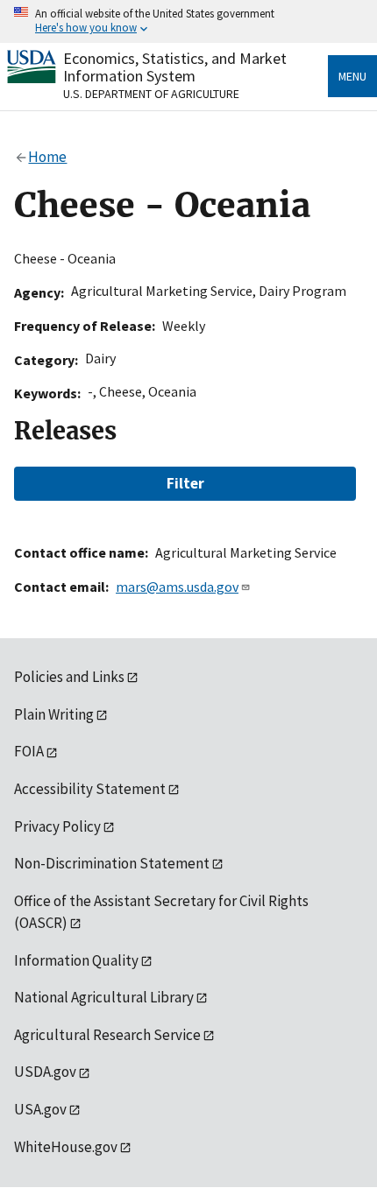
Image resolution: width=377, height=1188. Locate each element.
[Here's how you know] (188, 21)
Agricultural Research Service (107, 1034)
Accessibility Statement (90, 788)
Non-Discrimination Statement (112, 863)
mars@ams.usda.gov (177, 586)
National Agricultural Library (104, 997)
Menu (352, 76)
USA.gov (40, 1109)
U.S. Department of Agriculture (151, 94)
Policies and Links (69, 676)
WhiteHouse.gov (65, 1146)
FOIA (29, 751)
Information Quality (76, 960)
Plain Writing (54, 714)
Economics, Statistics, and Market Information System (175, 67)
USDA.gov (45, 1071)
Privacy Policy (57, 826)
